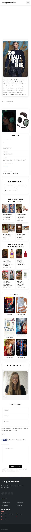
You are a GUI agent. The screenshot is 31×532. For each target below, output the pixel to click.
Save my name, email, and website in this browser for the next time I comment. (14, 429)
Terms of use (5, 519)
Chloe (5, 396)
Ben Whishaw (9, 185)
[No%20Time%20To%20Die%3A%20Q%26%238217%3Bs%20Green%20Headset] (7, 365)
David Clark (21, 185)
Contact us (19, 514)
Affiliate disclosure (21, 516)
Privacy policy (5, 516)
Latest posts (20, 502)
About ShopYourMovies (7, 514)
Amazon (5, 166)
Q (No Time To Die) (10, 190)
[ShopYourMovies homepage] (9, 2)
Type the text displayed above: (17, 439)
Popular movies (6, 502)
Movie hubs (19, 505)
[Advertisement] (15, 21)
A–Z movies (5, 505)
